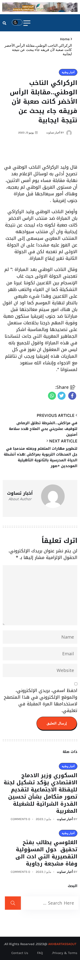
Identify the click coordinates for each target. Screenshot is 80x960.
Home (64, 39)
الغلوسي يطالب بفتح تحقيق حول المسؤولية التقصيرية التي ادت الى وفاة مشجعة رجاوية (46, 853)
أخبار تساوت (65, 819)
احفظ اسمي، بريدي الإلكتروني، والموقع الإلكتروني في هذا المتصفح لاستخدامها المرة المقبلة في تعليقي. (40, 700)
